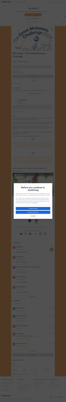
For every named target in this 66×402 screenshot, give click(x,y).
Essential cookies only (33, 212)
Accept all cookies (33, 208)
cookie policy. (35, 202)
